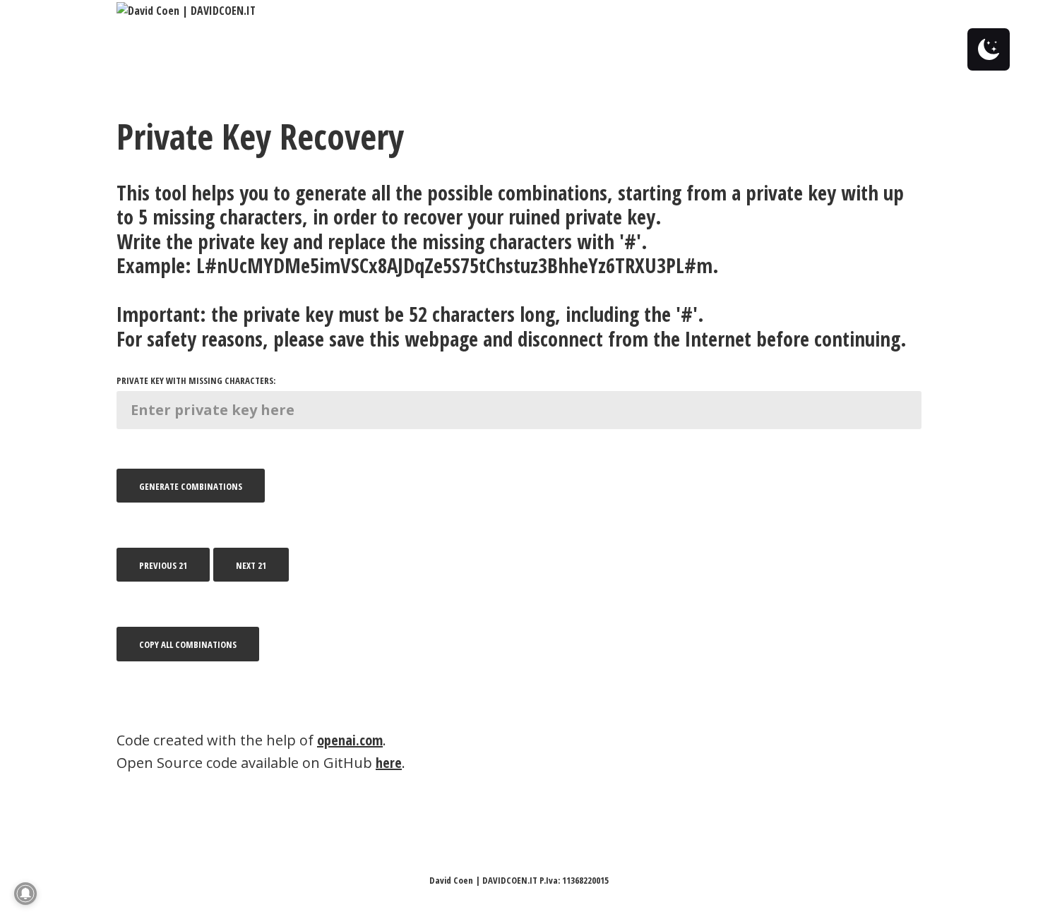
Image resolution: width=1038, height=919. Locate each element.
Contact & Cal (378, 10)
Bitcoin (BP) (509, 10)
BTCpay (681, 10)
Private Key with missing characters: (196, 380)
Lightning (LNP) (605, 10)
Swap (446, 10)
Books (784, 10)
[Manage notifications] (25, 893)
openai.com (350, 740)
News (734, 10)
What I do (300, 10)
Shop (841, 10)
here (389, 762)
